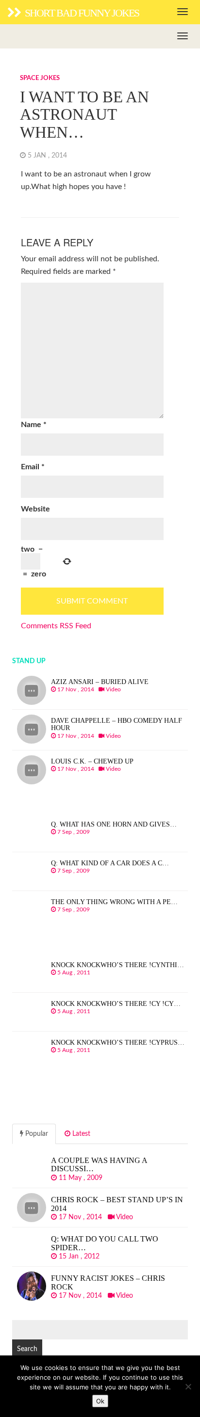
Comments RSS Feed (56, 626)
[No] (188, 1386)
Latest (80, 1133)
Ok (100, 1401)
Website (35, 509)
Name (34, 425)
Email (33, 467)
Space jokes (40, 78)
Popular (35, 1133)
